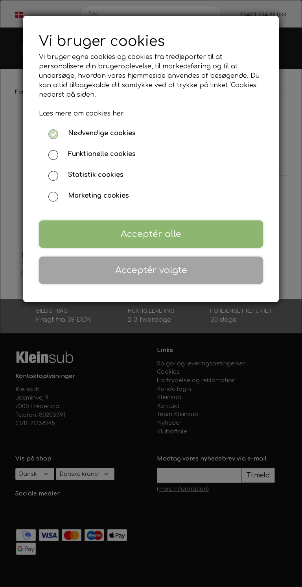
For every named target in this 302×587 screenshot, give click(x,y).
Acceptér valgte (151, 270)
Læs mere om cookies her (81, 113)
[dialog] (151, 293)
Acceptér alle (151, 234)
